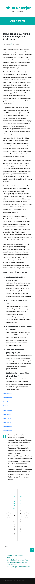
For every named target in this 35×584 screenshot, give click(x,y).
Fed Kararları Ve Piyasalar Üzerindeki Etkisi (21, 512)
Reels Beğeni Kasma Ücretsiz (17, 560)
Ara (6, 547)
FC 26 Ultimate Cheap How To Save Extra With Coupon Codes (14, 517)
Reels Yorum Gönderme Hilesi (17, 562)
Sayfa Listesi (11, 564)
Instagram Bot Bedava (15, 555)
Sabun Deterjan (17, 7)
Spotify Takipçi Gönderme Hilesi (18, 567)
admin (8, 44)
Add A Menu (17, 20)
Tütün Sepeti (7, 394)
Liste (8, 558)
